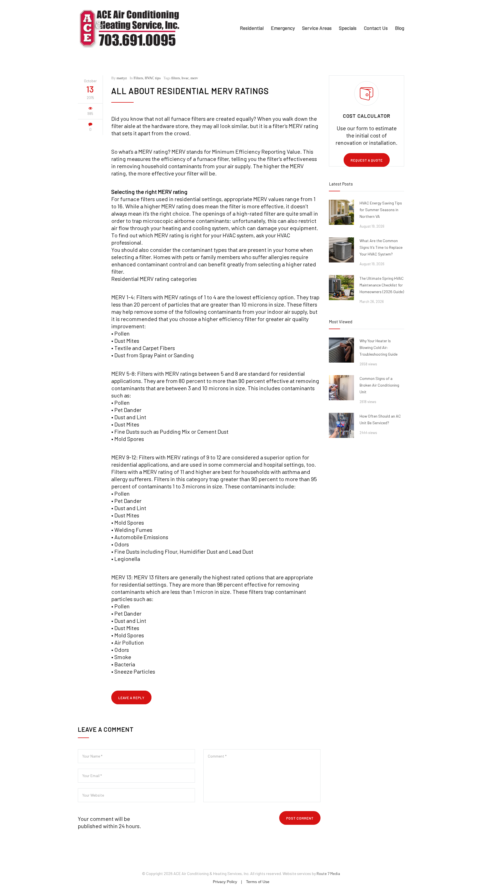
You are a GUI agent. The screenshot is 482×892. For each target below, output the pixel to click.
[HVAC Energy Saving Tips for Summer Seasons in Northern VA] (341, 212)
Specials (347, 28)
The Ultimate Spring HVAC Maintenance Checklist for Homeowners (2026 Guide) (382, 285)
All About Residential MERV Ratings (190, 91)
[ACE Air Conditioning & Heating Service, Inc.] (129, 28)
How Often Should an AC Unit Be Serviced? (380, 419)
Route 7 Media (328, 873)
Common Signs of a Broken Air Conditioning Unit (379, 385)
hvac (185, 78)
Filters (138, 78)
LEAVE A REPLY (131, 698)
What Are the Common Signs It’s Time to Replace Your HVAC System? (381, 247)
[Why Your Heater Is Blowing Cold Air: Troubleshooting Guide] (341, 350)
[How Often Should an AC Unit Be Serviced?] (341, 425)
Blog (399, 28)
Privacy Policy (225, 881)
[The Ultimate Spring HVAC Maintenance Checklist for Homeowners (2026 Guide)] (341, 287)
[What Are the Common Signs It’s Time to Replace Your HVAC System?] (341, 249)
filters (175, 78)
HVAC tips (153, 78)
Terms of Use (257, 881)
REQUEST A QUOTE (367, 160)
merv (194, 78)
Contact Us (376, 28)
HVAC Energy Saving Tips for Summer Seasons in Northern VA (381, 210)
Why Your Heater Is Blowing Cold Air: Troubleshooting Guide (378, 347)
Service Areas (317, 28)
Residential (252, 28)
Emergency (283, 28)
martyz (122, 78)
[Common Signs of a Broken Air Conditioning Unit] (341, 387)
